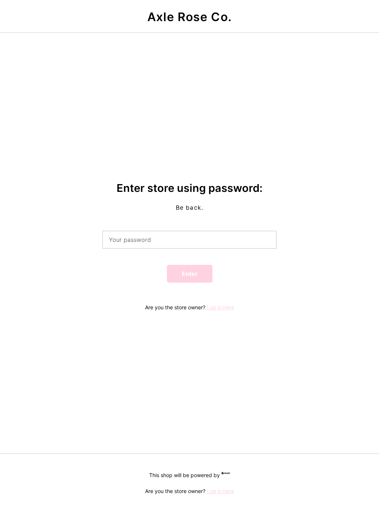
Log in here (220, 307)
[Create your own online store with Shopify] (225, 474)
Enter (190, 273)
